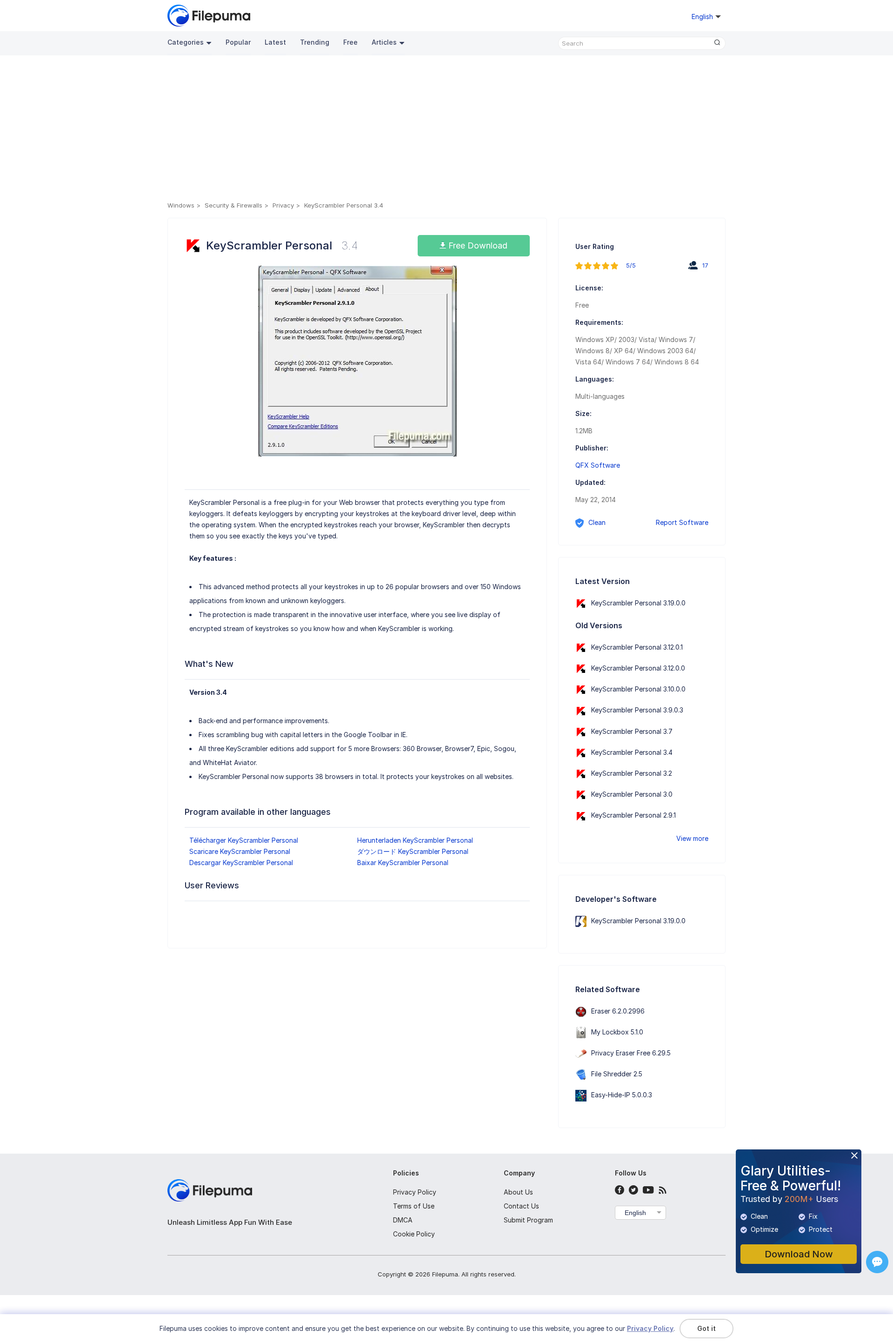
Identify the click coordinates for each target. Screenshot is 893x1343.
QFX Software (597, 465)
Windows (180, 205)
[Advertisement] (446, 130)
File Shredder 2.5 (616, 1074)
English (635, 1212)
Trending (314, 42)
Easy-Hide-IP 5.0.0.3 (621, 1095)
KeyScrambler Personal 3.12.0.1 (637, 647)
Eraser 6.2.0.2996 (618, 1011)
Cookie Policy (414, 1234)
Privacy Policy (414, 1192)
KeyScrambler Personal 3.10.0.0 (638, 689)
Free (350, 42)
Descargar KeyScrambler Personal (241, 862)
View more (692, 838)
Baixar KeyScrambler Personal (402, 862)
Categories (185, 42)
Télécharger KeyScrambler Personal (243, 840)
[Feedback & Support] (877, 1262)
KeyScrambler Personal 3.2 (631, 773)
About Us (518, 1192)
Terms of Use (413, 1206)
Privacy (283, 205)
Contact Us (521, 1206)
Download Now (799, 1254)
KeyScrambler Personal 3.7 (632, 731)
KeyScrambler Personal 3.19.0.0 (638, 603)
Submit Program (528, 1220)
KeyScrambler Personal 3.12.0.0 (638, 668)
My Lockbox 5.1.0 (617, 1032)
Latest (275, 42)
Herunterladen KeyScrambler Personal (415, 840)
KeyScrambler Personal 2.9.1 (633, 815)
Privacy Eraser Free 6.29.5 (631, 1053)
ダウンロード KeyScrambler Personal (412, 851)
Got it (706, 1328)
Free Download (476, 245)
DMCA (403, 1220)
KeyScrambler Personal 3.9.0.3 (637, 710)
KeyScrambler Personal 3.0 (632, 794)
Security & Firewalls (233, 205)
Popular (238, 42)
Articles (384, 42)
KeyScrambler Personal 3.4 (632, 752)
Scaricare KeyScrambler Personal (239, 851)
